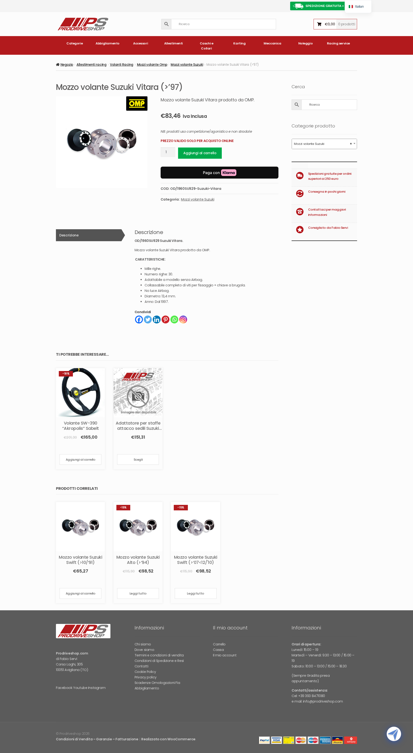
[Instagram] (183, 319)
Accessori (140, 43)
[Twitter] (148, 319)
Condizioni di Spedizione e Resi (159, 660)
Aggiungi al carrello (199, 153)
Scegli (138, 459)
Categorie (74, 43)
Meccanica (272, 43)
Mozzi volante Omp (152, 64)
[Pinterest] (165, 319)
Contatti (141, 666)
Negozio (66, 64)
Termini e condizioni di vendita (159, 655)
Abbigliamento (108, 43)
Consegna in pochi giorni (326, 191)
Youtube (80, 687)
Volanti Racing (121, 64)
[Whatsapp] (174, 319)
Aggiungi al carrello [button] (80, 459)
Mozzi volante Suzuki (187, 64)
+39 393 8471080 (311, 695)
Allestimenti (173, 43)
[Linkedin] (157, 319)
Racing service (338, 43)
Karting (239, 43)
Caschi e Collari (206, 46)
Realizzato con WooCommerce (168, 739)
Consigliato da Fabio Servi (328, 227)
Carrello (219, 644)
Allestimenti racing (91, 64)
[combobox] (324, 144)
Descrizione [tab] (68, 235)
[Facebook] (139, 319)
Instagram (96, 687)
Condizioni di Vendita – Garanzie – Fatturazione (97, 739)
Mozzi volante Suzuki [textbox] (323, 144)
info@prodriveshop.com (323, 701)
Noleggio (305, 43)
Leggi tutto (138, 593)
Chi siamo (143, 644)
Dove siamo (144, 649)
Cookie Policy (145, 671)
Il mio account (224, 655)
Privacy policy (146, 677)
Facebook (64, 687)
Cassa (218, 649)
